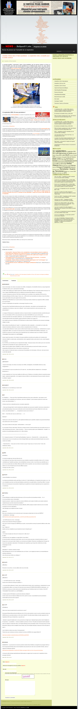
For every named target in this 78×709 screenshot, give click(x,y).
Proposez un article (40, 46)
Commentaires (5, 280)
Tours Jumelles (70, 171)
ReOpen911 (73, 167)
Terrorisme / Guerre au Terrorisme (61, 103)
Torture (65, 171)
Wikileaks (55, 173)
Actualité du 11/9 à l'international (20, 274)
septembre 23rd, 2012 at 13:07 (8, 599)
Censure (71, 155)
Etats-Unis (57, 159)
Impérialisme (71, 162)
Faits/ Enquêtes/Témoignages (60, 90)
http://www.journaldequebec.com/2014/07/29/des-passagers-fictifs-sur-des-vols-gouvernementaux (22, 650)
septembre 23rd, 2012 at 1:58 (7, 570)
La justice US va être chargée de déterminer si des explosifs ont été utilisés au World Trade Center (64, 139)
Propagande (66, 167)
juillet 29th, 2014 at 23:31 (7, 657)
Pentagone (60, 167)
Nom (6, 661)
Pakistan (73, 165)
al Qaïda (69, 153)
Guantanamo (69, 161)
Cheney (75, 155)
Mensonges (64, 163)
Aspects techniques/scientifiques (43, 274)
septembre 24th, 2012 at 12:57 (8, 637)
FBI (67, 159)
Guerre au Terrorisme (57, 162)
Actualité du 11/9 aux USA (31, 274)
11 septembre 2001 (71, 151)
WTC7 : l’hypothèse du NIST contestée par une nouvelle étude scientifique (64, 132)
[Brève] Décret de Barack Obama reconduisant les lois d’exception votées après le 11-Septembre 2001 (21, 704)
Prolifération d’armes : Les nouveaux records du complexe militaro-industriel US (17, 701)
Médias (69, 163)
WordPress (23, 707)
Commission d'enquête (60, 157)
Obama (55, 165)
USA (74, 171)
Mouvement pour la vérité (15, 275)
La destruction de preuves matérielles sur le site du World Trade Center (65, 212)
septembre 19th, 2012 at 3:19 (7, 447)
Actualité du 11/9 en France (60, 85)
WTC (65, 173)
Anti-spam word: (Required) (10, 672)
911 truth (55, 153)
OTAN (60, 165)
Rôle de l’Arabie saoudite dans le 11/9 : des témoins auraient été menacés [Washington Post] (65, 116)
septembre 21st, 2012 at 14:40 (8, 469)
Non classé (56, 98)
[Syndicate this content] (54, 107)
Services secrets (56, 169)
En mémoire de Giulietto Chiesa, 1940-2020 (63, 113)
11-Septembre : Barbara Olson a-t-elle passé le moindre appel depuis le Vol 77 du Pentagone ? (25, 260)
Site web (4, 669)
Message (7, 679)
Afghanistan (63, 153)
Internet (54, 163)
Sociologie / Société (58, 101)
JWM (28, 707)
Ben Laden (62, 155)
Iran (60, 163)
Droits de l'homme (71, 157)
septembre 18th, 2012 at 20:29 (8, 380)
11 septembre (59, 151)
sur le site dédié (36, 133)
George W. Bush (61, 160)
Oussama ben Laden (66, 165)
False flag (63, 159)
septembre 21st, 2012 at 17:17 (8, 557)
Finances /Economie (58, 92)
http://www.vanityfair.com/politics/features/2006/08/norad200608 (15, 635)
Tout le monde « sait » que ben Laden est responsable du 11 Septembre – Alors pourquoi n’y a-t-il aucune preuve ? (64, 203)
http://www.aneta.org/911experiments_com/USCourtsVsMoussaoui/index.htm (20, 516)
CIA (54, 157)
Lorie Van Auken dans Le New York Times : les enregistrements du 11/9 (64, 135)
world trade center (60, 173)
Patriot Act (54, 167)
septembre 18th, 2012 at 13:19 (8, 354)
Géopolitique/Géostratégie (59, 94)
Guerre (75, 161)
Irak (57, 163)
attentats (74, 153)
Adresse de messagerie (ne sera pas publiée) (14, 665)
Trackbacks (13, 280)
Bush (67, 155)
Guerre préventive (64, 162)
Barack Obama (56, 155)
